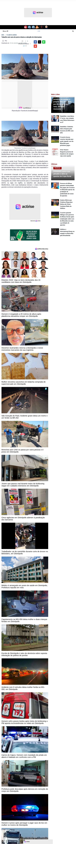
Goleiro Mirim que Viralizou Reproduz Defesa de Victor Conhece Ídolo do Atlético (66, 204)
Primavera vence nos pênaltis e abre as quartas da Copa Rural (62, 174)
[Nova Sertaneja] (33, 27)
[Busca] (73, 31)
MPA (2, 35)
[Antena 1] (41, 27)
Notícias (57, 168)
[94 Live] (25, 27)
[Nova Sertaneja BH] (29, 27)
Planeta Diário (12, 35)
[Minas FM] (37, 27)
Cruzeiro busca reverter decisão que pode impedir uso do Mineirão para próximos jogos (66, 141)
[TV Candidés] (46, 27)
